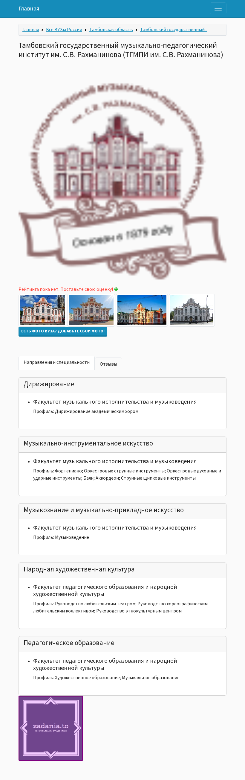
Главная (29, 8)
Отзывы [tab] (108, 364)
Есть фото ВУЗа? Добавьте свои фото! (63, 331)
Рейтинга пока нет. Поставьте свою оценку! (66, 289)
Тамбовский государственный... (173, 29)
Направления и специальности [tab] (57, 362)
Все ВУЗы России (64, 29)
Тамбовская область (111, 29)
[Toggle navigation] (218, 8)
